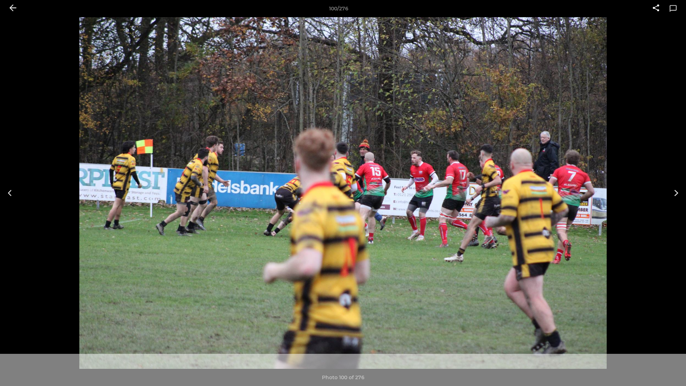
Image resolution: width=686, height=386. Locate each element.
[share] (656, 9)
